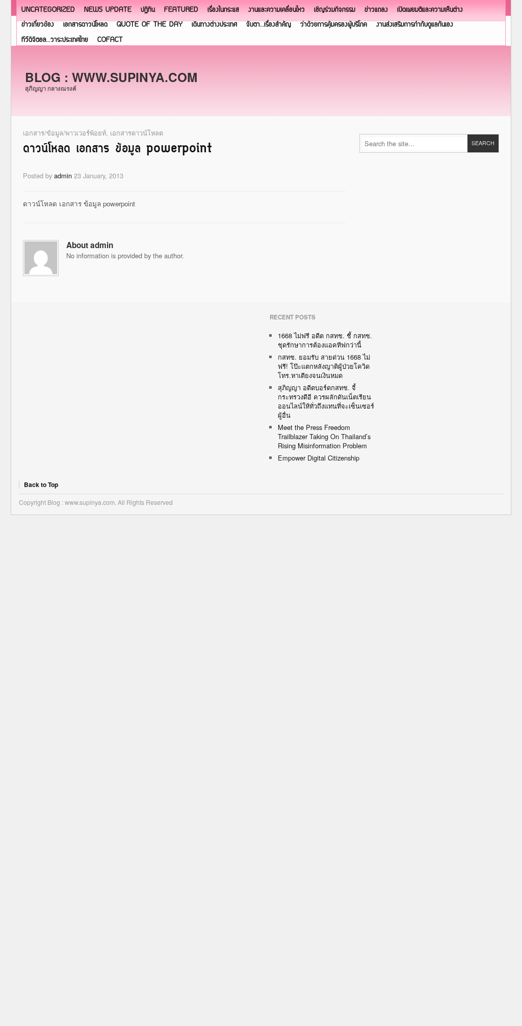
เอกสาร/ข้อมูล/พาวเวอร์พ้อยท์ (64, 133)
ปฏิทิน (148, 10)
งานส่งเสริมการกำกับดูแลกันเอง (414, 24)
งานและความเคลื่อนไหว (276, 10)
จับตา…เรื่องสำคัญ (268, 24)
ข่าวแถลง (376, 10)
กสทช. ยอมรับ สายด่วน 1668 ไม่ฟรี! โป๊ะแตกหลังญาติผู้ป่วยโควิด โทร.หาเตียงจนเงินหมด (324, 366)
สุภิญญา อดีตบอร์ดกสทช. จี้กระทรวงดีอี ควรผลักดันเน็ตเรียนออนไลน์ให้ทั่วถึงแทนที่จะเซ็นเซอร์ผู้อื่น (326, 401)
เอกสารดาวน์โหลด (85, 24)
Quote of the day (149, 24)
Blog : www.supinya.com (111, 77)
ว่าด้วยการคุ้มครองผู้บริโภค (333, 24)
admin (63, 175)
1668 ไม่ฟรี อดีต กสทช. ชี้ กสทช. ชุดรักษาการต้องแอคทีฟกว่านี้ (325, 340)
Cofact (110, 40)
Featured (181, 10)
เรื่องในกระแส (223, 10)
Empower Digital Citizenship (318, 458)
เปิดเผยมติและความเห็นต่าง (430, 10)
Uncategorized (48, 10)
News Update (108, 10)
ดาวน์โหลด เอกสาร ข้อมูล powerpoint (117, 149)
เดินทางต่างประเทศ (214, 24)
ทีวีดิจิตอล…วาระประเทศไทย (54, 40)
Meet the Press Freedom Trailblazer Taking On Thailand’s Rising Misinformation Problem (324, 436)
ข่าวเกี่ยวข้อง (37, 24)
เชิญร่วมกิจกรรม (334, 10)
